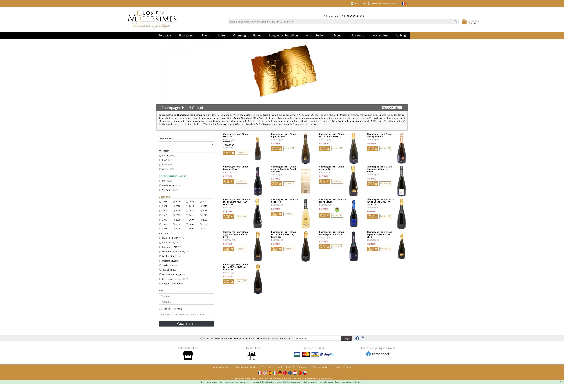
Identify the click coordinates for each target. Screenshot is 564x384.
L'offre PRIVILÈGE (286, 367)
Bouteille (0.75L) (173, 238)
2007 (191, 219)
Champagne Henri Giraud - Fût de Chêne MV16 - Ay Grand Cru (380, 202)
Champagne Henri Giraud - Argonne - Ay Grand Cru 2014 (380, 234)
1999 (191, 228)
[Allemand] (280, 373)
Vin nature (170, 189)
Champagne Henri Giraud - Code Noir (284, 200)
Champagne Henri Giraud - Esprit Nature (332, 200)
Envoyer (346, 338)
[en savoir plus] (258, 148)
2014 (205, 210)
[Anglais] (265, 373)
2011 (191, 215)
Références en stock (175, 279)
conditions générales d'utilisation (261, 382)
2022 (205, 201)
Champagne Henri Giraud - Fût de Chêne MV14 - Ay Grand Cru (236, 202)
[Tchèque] (305, 373)
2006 (205, 219)
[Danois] (285, 373)
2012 (178, 215)
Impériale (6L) (170, 260)
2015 (191, 210)
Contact (347, 367)
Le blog (336, 367)
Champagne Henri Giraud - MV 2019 (236, 135)
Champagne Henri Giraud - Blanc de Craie (236, 168)
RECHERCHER (187, 323)
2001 (164, 228)
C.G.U (272, 367)
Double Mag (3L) (171, 256)
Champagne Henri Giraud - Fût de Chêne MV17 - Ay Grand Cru (284, 234)
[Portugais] (300, 373)
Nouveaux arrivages (174, 274)
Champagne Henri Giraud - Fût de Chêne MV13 (332, 135)
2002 (205, 224)
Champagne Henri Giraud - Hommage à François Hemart (380, 169)
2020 (178, 206)
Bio (167, 180)
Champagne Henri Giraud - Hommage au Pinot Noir (332, 233)
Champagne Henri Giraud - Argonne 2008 (284, 135)
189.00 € (228, 146)
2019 (191, 206)
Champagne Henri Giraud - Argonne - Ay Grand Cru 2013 (236, 234)
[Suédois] (290, 373)
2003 (191, 224)
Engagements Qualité (246, 367)
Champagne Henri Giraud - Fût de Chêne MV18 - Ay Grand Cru (236, 267)
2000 (178, 228)
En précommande (172, 283)
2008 (178, 219)
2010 (205, 215)
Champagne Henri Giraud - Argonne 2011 (332, 168)
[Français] (260, 373)
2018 (205, 206)
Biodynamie (171, 185)
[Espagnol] (270, 373)
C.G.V (263, 367)
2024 (178, 201)
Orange (168, 169)
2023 (191, 201)
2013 (164, 215)
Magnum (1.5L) (171, 247)
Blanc (168, 164)
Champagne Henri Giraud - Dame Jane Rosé (380, 135)
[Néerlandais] (295, 373)
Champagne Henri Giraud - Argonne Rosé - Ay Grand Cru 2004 (284, 169)
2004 (178, 224)
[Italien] (275, 373)
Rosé (167, 160)
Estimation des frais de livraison (313, 367)
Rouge (168, 155)
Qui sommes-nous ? (333, 16)
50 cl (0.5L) (169, 265)
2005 (164, 224)
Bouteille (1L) (170, 242)
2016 (178, 210)
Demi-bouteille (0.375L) (175, 251)
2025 (164, 201)
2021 (164, 206)
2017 (164, 210)
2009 (164, 219)
